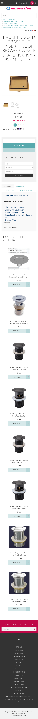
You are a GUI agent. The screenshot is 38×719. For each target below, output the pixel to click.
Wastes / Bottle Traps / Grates (14, 22)
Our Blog (19, 666)
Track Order (19, 653)
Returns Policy (19, 681)
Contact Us (19, 669)
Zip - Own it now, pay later (19, 687)
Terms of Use (19, 675)
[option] (19, 83)
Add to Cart (19, 145)
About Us (19, 663)
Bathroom (11, 20)
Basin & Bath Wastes (10, 24)
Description (8, 186)
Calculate (19, 175)
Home (3, 20)
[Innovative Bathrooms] (19, 8)
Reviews (21, 190)
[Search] (34, 15)
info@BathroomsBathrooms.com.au (20, 697)
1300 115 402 (20, 694)
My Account (23, 3)
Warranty (20, 186)
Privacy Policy (19, 678)
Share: (27, 30)
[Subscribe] (34, 629)
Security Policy (19, 684)
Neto (25, 715)
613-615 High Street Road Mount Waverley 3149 (20, 701)
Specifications (8, 190)
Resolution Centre (19, 656)
